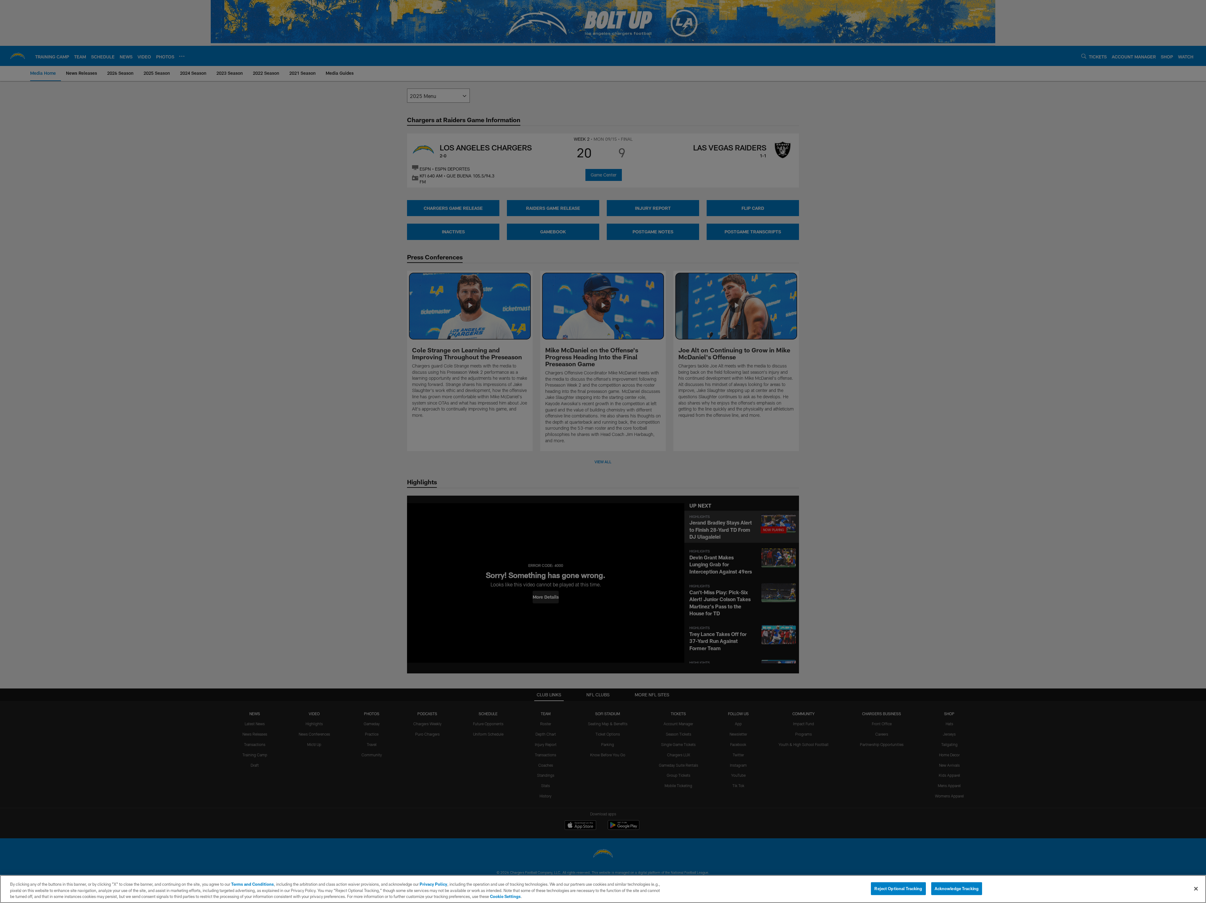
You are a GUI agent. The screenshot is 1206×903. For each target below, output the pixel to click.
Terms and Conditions (252, 884)
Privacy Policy (433, 884)
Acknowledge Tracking (957, 888)
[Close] (1196, 888)
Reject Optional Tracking (898, 888)
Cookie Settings (505, 896)
